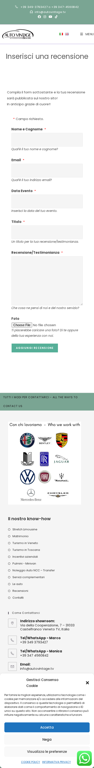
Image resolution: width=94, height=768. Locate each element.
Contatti (18, 598)
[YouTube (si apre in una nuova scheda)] (50, 17)
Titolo (16, 221)
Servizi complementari (28, 577)
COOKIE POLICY (30, 762)
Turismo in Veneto (25, 543)
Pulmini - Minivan (24, 563)
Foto (15, 318)
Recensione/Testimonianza (35, 252)
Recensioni (20, 591)
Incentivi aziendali (25, 557)
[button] (87, 683)
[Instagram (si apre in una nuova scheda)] (44, 17)
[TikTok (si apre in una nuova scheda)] (55, 17)
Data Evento (22, 191)
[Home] (27, 63)
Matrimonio (20, 536)
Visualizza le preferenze (47, 751)
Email (16, 160)
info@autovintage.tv (37, 668)
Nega (47, 739)
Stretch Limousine (24, 529)
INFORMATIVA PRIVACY (56, 762)
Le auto (17, 584)
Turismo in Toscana (26, 550)
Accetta (47, 727)
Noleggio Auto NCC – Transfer (33, 570)
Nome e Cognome (27, 129)
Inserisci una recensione (50, 63)
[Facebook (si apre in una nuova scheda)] (39, 17)
